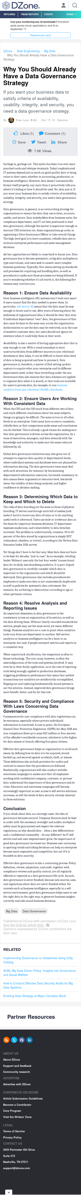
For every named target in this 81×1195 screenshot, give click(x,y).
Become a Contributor (17, 1105)
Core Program (12, 1111)
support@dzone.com (16, 1168)
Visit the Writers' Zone (17, 1117)
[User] (63, 5)
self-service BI (25, 306)
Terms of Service (14, 1131)
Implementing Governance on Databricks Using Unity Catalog (38, 960)
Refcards (9, 14)
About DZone (11, 1059)
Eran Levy (22, 120)
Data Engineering (28, 51)
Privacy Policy (12, 1137)
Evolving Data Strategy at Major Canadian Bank (34, 996)
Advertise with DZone (17, 1084)
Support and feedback (17, 1066)
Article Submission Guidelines (23, 1098)
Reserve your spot (40, 35)
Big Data (49, 51)
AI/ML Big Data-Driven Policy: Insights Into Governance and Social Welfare (39, 972)
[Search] (75, 5)
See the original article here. (24, 924)
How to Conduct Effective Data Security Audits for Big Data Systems (38, 985)
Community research (16, 1072)
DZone (7, 51)
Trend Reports (30, 14)
